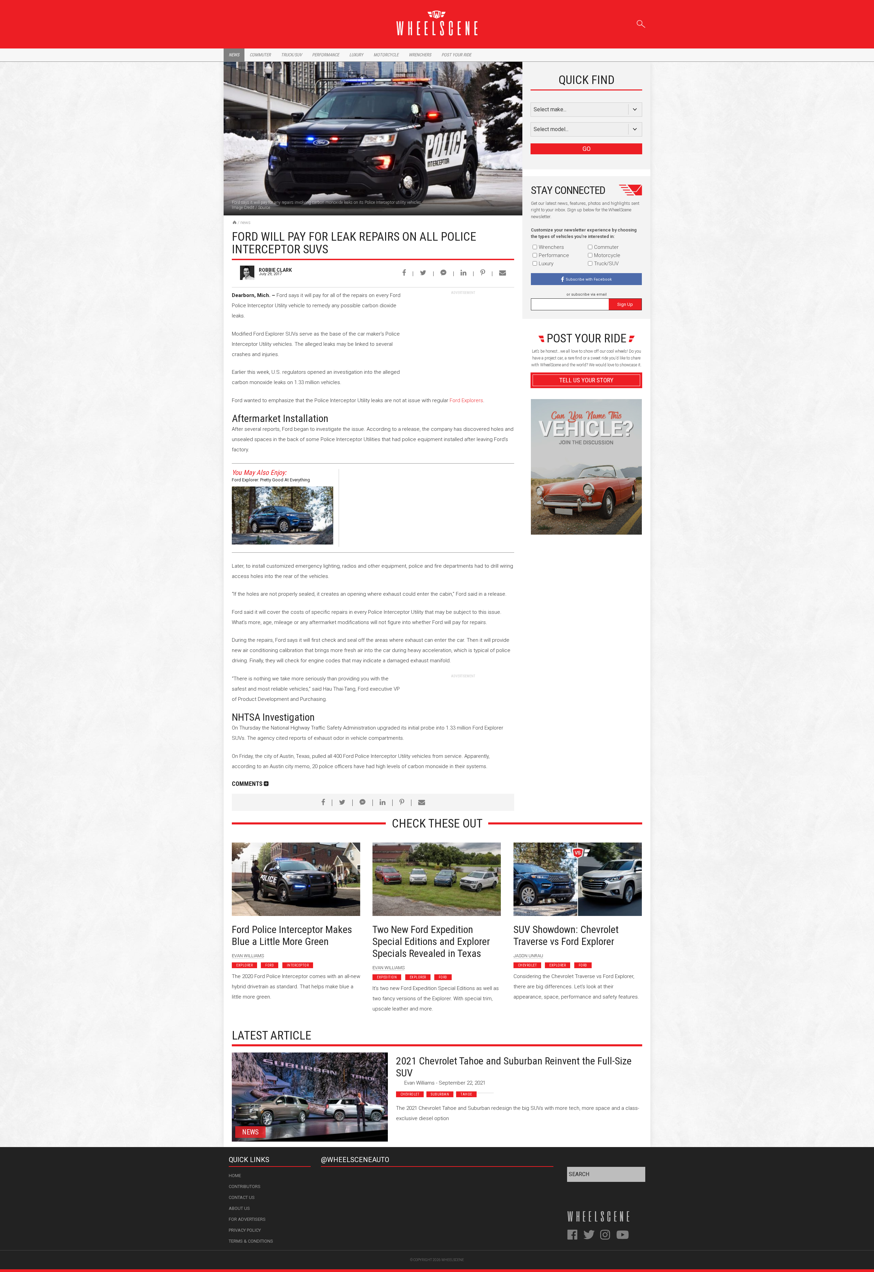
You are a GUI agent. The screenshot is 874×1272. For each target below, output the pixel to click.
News (234, 54)
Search (641, 22)
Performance (325, 54)
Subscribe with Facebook (589, 279)
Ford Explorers (466, 400)
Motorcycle (385, 54)
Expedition (387, 977)
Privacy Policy (245, 1230)
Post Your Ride (456, 54)
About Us (239, 1208)
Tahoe (466, 1094)
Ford (269, 965)
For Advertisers (247, 1219)
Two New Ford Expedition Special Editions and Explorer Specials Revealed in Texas (431, 941)
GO (586, 148)
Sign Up (625, 304)
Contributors (244, 1186)
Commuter (260, 54)
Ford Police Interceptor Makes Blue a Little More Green (292, 935)
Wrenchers (420, 54)
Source (264, 207)
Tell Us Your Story (586, 380)
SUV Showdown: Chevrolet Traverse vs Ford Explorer (566, 935)
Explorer (244, 965)
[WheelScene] (234, 222)
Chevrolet (527, 965)
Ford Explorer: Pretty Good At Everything (271, 479)
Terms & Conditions (251, 1241)
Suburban (440, 1094)
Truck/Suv (291, 54)
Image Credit (243, 207)
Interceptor (298, 965)
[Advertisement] (463, 338)
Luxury (356, 54)
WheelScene (452, 1260)
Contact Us (242, 1197)
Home (235, 1175)
